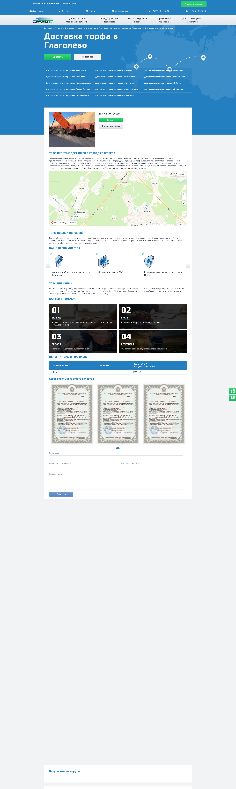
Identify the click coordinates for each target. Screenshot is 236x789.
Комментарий (56, 474)
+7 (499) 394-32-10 (103, 323)
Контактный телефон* (60, 464)
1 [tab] (117, 448)
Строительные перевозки (164, 20)
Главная (48, 28)
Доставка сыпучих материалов (192, 20)
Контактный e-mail (130, 464)
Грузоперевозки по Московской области (76, 20)
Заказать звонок (193, 4)
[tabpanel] (72, 414)
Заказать (58, 57)
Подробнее (87, 57)
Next (188, 266)
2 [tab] (120, 448)
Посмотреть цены (111, 126)
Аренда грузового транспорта (109, 20)
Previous (48, 266)
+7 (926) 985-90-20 (60, 325)
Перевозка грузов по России (137, 20)
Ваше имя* (54, 453)
